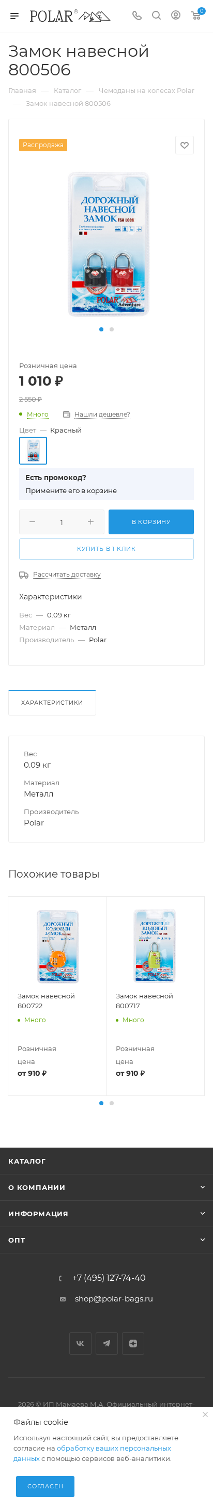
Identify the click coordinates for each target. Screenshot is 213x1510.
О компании (37, 1187)
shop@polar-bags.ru (114, 1299)
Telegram (107, 1343)
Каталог (27, 1161)
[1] (106, 244)
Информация (38, 1214)
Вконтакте (80, 1343)
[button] (101, 329)
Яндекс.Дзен (133, 1343)
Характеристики (52, 702)
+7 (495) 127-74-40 (109, 1278)
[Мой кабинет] (175, 16)
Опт (16, 1240)
